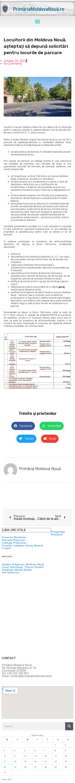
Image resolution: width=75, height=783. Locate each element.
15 (56, 756)
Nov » (9, 779)
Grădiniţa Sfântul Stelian (17, 569)
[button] (37, 21)
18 (15, 761)
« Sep (4, 779)
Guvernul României (14, 537)
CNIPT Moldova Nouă (10, 573)
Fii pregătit (6, 548)
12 (25, 756)
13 (35, 756)
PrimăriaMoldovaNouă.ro (38, 9)
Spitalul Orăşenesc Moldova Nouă (23, 564)
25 (15, 767)
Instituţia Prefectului (14, 542)
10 (5, 756)
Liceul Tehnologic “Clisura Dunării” (23, 567)
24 (5, 767)
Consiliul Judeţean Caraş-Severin (22, 545)
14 (45, 756)
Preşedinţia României (58, 533)
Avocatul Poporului (13, 540)
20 (35, 761)
